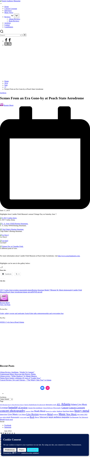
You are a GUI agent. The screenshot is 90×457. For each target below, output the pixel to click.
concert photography (12, 410)
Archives (3, 93)
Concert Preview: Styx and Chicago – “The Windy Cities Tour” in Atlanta (25, 380)
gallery (54, 411)
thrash (2, 419)
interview (3, 414)
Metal (50, 414)
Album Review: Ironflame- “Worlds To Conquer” (17, 372)
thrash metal (9, 419)
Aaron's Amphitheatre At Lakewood (34, 404)
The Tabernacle (83, 417)
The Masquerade (74, 417)
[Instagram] (7, 45)
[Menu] (1, 3)
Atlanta (65, 404)
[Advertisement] (45, 63)
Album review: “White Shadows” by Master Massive (18, 376)
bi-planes (29, 290)
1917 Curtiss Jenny (6, 290)
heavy (72, 411)
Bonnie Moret (5, 303)
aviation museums (19, 290)
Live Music (13, 414)
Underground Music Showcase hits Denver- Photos (18, 374)
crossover (28, 411)
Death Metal (39, 411)
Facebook (7, 425)
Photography (15, 417)
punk (28, 417)
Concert (64, 407)
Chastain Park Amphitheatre (35, 408)
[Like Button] (1, 267)
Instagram (7, 427)
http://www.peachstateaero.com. (69, 256)
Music (62, 414)
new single (6, 417)
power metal (23, 417)
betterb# (13, 407)
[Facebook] (7, 41)
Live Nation (22, 414)
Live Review (32, 414)
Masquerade (43, 414)
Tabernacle (44, 417)
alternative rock (51, 404)
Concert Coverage (77, 407)
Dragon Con (49, 411)
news (1, 417)
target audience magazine (59, 417)
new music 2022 (82, 414)
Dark (32, 411)
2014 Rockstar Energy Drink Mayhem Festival (12, 404)
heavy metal (82, 410)
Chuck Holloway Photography (52, 408)
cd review (23, 407)
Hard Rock (66, 411)
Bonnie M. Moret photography (61, 290)
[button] (21, 35)
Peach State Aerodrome (14, 292)
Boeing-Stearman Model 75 (41, 290)
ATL (59, 404)
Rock (32, 417)
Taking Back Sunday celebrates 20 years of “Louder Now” (20, 378)
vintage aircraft (27, 292)
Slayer (37, 417)
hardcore (59, 411)
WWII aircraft (37, 292)
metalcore (55, 414)
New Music (71, 414)
